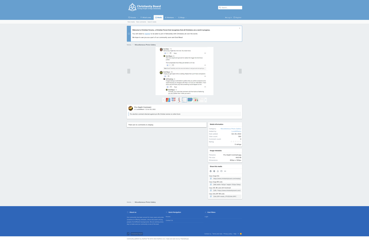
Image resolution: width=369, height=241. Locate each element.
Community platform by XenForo (146, 239)
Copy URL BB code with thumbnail (220, 188)
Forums (168, 216)
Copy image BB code (215, 182)
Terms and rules (217, 234)
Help (235, 234)
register (147, 34)
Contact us (169, 220)
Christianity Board (136, 234)
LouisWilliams (140, 109)
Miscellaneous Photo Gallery (231, 129)
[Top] (238, 233)
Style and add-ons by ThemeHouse (177, 239)
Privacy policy (228, 234)
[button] (137, 17)
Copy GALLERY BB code (216, 194)
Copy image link (214, 176)
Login (206, 216)
